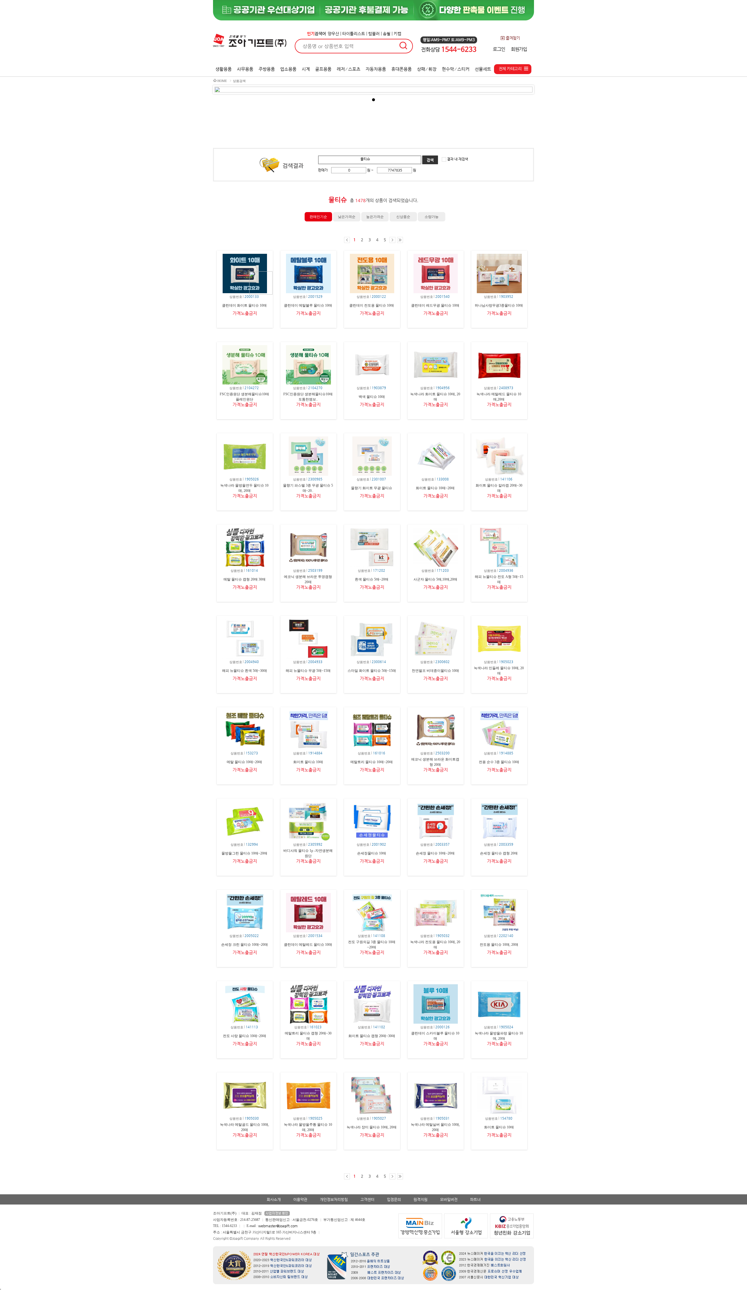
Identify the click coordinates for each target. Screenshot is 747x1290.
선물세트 (483, 69)
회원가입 (519, 49)
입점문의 (394, 1199)
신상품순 (403, 217)
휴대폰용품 (401, 69)
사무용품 (245, 69)
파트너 (475, 1199)
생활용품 (223, 69)
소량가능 (432, 217)
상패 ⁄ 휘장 (427, 69)
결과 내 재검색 (457, 159)
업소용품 (288, 69)
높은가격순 (375, 217)
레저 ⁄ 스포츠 (348, 69)
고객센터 (367, 1199)
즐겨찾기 (513, 38)
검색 (430, 160)
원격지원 (420, 1199)
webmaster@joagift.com (278, 1226)
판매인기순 (318, 217)
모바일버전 (449, 1199)
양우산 (333, 33)
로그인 (499, 49)
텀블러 (374, 33)
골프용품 (323, 69)
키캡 (397, 33)
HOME (222, 81)
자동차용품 (376, 69)
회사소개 (274, 1199)
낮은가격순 (346, 217)
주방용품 (267, 69)
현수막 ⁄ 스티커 (456, 69)
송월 (386, 33)
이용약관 (300, 1199)
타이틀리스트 (353, 33)
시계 (306, 69)
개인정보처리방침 (334, 1199)
